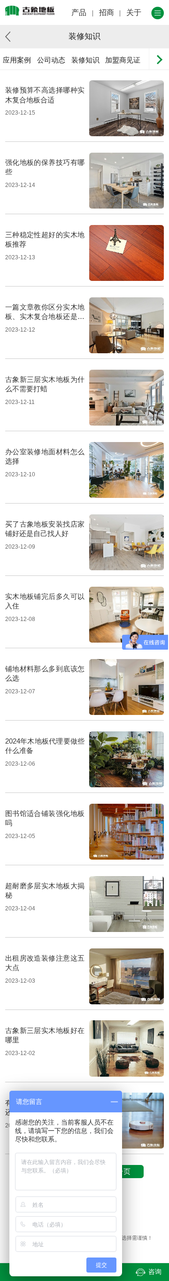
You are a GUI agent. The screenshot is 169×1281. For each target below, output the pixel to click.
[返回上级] (10, 36)
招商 (106, 12)
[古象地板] (29, 10)
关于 (133, 12)
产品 (78, 12)
